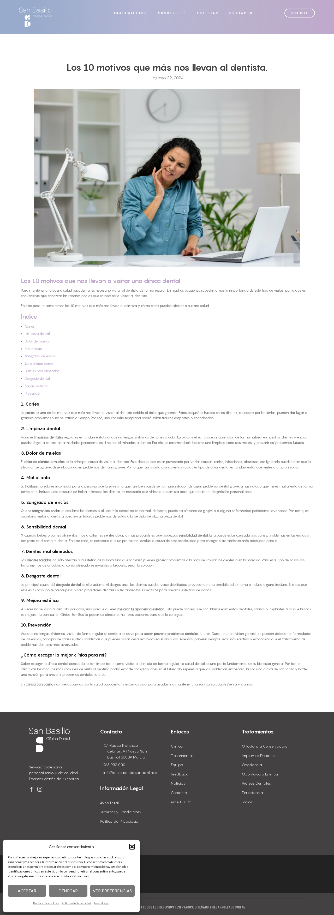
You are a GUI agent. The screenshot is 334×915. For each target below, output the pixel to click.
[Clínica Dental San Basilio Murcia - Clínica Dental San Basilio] (35, 17)
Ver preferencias (112, 890)
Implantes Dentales (258, 755)
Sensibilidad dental (39, 364)
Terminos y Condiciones (120, 812)
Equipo (177, 764)
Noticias (208, 13)
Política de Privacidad (76, 903)
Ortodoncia (252, 764)
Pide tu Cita (181, 802)
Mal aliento (33, 349)
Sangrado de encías (40, 356)
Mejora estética (36, 386)
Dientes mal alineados (42, 371)
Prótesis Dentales (256, 783)
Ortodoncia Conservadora (265, 746)
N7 (244, 907)
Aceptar (27, 890)
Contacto (241, 13)
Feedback (179, 774)
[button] (132, 846)
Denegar (68, 890)
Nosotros (170, 13)
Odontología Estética (260, 774)
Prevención (33, 393)
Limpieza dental (37, 334)
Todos (247, 802)
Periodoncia (252, 792)
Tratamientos (130, 13)
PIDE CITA (299, 13)
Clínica (177, 746)
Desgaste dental (37, 378)
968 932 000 (114, 764)
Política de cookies (46, 903)
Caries (30, 326)
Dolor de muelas (37, 341)
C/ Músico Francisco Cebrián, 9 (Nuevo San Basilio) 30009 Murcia (125, 751)
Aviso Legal (101, 903)
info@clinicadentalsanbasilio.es (130, 772)
